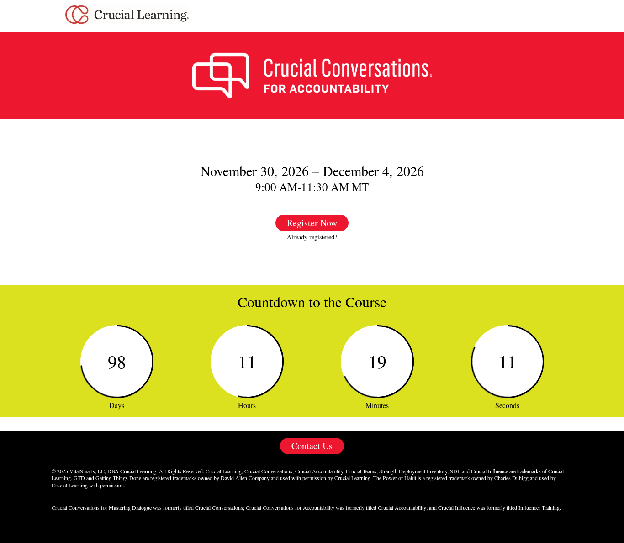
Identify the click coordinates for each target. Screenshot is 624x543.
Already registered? (312, 237)
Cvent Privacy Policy (312, 531)
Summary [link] (539, 16)
